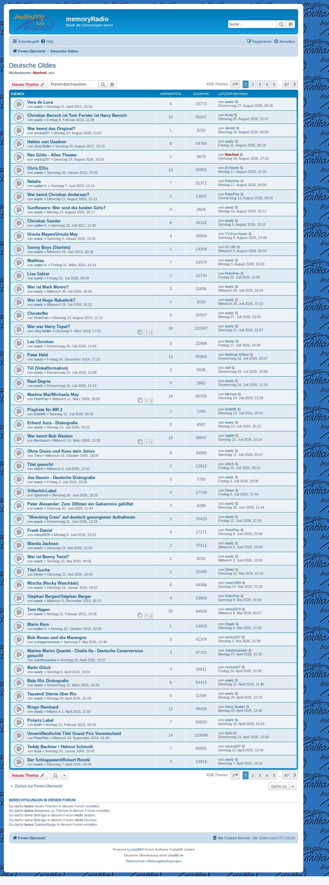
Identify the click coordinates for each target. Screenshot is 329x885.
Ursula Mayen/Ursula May (52, 234)
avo (51, 73)
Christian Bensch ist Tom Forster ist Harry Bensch (77, 115)
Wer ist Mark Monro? (48, 287)
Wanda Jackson (42, 543)
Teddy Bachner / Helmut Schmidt (60, 746)
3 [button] (260, 84)
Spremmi (41, 495)
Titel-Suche (38, 570)
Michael (231, 394)
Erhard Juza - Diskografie (52, 422)
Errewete (232, 168)
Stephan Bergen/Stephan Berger (59, 596)
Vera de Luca (40, 102)
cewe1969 (233, 583)
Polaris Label (40, 720)
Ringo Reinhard (42, 707)
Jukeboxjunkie (45, 660)
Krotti (229, 115)
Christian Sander (44, 221)
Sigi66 (229, 436)
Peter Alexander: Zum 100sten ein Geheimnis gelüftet (80, 504)
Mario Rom (38, 624)
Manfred (40, 73)
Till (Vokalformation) (47, 368)
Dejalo (230, 624)
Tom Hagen (38, 609)
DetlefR (40, 414)
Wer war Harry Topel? (48, 326)
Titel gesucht (40, 464)
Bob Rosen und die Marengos (56, 637)
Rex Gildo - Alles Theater (52, 155)
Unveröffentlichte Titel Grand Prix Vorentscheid (74, 733)
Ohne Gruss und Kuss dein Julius (61, 451)
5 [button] (274, 84)
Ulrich (38, 469)
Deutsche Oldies (32, 65)
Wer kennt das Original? (51, 128)
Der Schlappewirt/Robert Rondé (58, 760)
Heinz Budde (235, 707)
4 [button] (267, 84)
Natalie (34, 181)
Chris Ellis (37, 168)
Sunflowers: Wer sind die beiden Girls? (66, 207)
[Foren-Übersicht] (38, 21)
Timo (38, 455)
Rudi (37, 751)
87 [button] (286, 84)
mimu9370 (42, 535)
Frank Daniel (39, 530)
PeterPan (232, 181)
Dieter (229, 490)
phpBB (136, 849)
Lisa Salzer (38, 273)
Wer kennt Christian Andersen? (58, 194)
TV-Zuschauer (236, 234)
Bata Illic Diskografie (47, 680)
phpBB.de (175, 855)
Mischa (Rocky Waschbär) (52, 583)
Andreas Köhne (237, 354)
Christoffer (37, 313)
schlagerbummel (47, 642)
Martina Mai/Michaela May (53, 394)
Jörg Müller (42, 146)
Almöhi (230, 128)
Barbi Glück (39, 667)
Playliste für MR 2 (44, 409)
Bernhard (41, 440)
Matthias (35, 260)
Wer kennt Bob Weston (50, 436)
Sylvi (228, 733)
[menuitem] (46, 41)
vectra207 (42, 133)
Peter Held (37, 355)
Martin (230, 341)
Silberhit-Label (42, 490)
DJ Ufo (230, 247)
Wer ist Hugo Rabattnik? (51, 300)
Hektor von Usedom (47, 141)
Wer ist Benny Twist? (48, 556)
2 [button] (253, 84)
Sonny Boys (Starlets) (48, 247)
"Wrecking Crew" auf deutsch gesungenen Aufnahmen (81, 517)
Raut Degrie (38, 381)
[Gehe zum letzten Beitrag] (237, 102)
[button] (235, 84)
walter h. (40, 186)
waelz (38, 106)
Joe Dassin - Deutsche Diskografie (61, 477)
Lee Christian (40, 341)
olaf (227, 368)
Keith (38, 725)
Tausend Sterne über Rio (51, 694)
